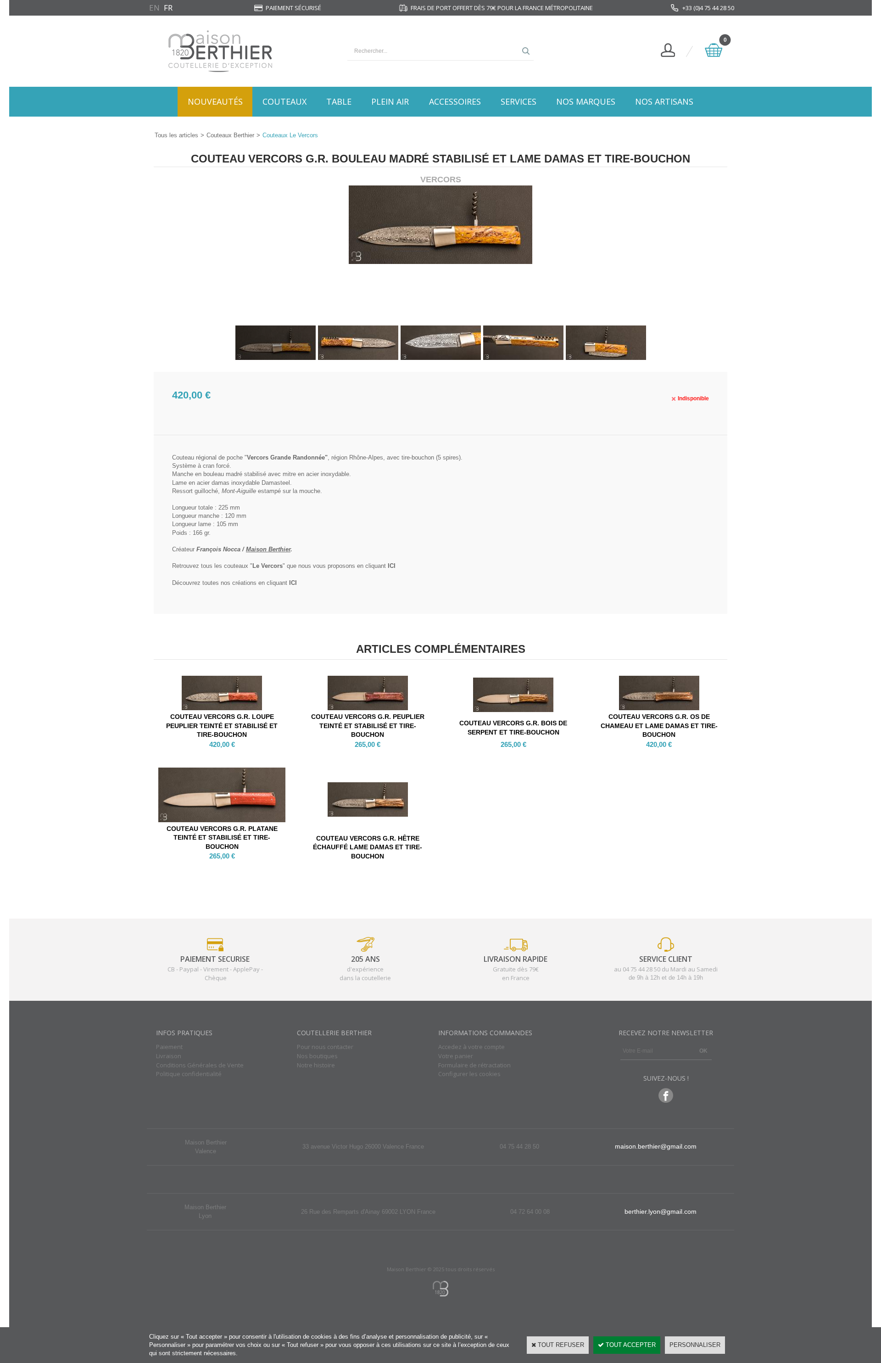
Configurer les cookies (469, 1074)
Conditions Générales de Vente (200, 1065)
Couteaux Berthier (230, 135)
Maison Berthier (268, 549)
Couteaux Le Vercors (290, 135)
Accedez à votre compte (471, 1047)
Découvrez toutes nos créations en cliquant (234, 582)
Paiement (169, 1047)
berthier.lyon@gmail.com (661, 1211)
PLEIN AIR (390, 101)
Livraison (168, 1056)
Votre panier (455, 1056)
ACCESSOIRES (455, 101)
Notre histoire (316, 1065)
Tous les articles (176, 135)
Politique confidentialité (189, 1074)
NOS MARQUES (585, 101)
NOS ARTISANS (664, 101)
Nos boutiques (317, 1056)
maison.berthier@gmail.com (656, 1146)
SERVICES (518, 101)
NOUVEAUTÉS (215, 101)
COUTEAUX (284, 101)
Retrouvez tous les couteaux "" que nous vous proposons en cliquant (284, 565)
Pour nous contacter (325, 1047)
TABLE (338, 101)
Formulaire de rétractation (474, 1065)
